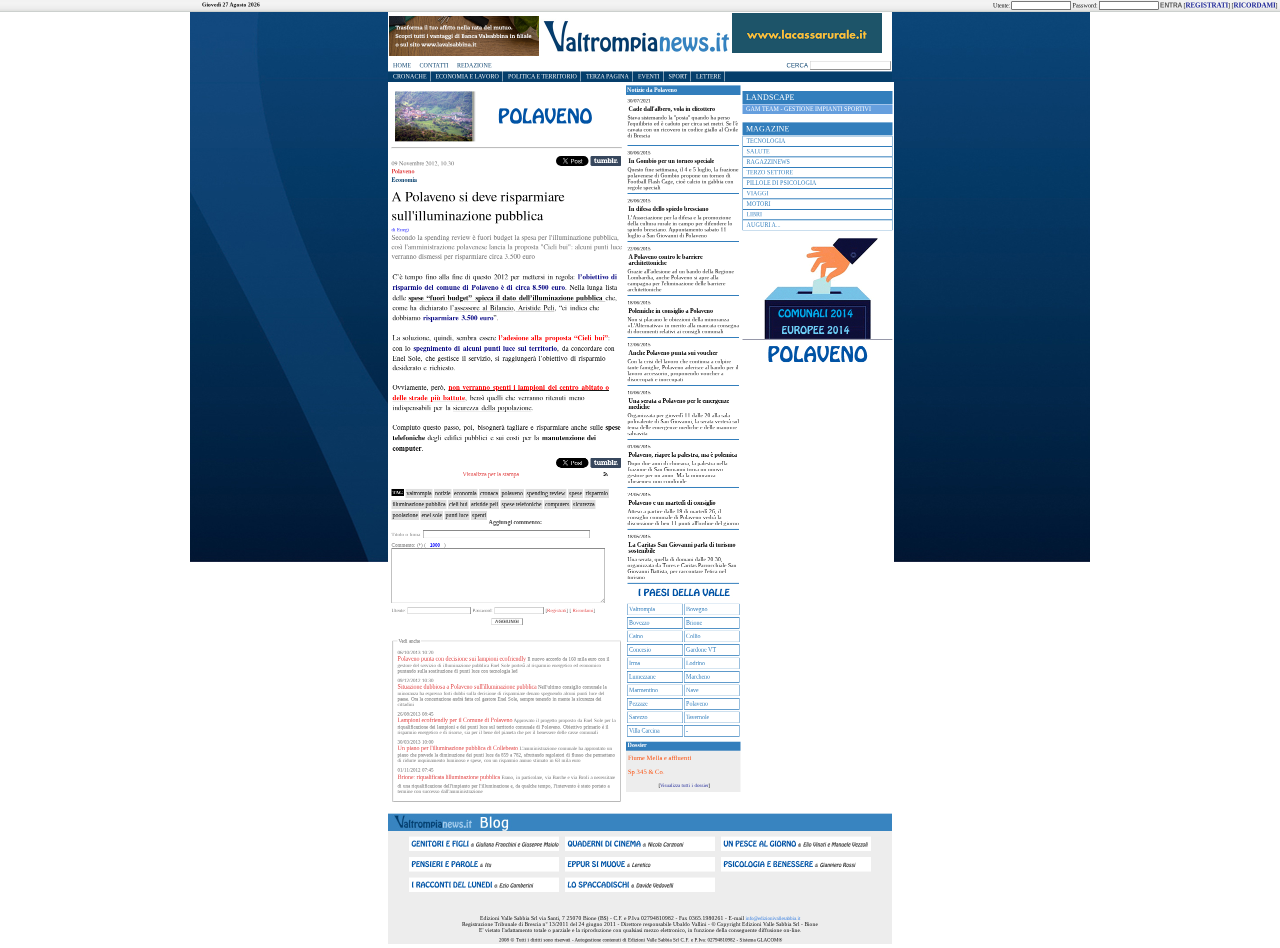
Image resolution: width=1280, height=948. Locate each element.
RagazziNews (768, 161)
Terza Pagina (607, 76)
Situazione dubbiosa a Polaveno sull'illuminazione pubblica (467, 686)
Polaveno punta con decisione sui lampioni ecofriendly (462, 658)
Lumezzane (642, 676)
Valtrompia (642, 609)
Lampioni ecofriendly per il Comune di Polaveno (455, 720)
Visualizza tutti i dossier (684, 785)
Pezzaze (638, 703)
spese (575, 493)
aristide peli (484, 504)
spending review (546, 493)
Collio (693, 636)
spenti (479, 515)
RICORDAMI (1255, 5)
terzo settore (769, 172)
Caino (636, 636)
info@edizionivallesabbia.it (773, 918)
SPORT (677, 76)
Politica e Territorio (542, 76)
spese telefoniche (522, 504)
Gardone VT (701, 649)
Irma (634, 663)
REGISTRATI (1207, 5)
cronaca (489, 493)
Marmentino (643, 690)
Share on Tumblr (605, 161)
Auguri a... (763, 224)
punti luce (457, 515)
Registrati (556, 610)
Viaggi (757, 193)
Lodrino (695, 663)
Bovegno (697, 609)
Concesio (640, 649)
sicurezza (583, 504)
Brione (694, 622)
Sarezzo (638, 717)
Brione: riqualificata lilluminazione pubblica (449, 777)
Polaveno (697, 703)
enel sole (432, 515)
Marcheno (698, 676)
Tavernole (697, 717)
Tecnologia (766, 140)
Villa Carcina (644, 730)
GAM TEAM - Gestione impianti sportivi (808, 108)
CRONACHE (409, 76)
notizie (442, 493)
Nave (692, 690)
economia (465, 493)
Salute (758, 151)
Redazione (474, 65)
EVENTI (649, 76)
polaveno (512, 493)
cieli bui (458, 504)
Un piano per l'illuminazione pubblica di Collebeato (458, 748)
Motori (758, 203)
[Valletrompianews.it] (635, 51)
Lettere (708, 76)
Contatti (434, 65)
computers (557, 504)
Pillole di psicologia (781, 182)
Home (402, 65)
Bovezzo (639, 622)
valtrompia (419, 493)
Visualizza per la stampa (490, 474)
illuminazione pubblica (419, 504)
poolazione (405, 515)
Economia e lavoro (467, 76)
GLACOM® (769, 940)
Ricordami (582, 610)
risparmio (597, 493)
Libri (754, 214)
